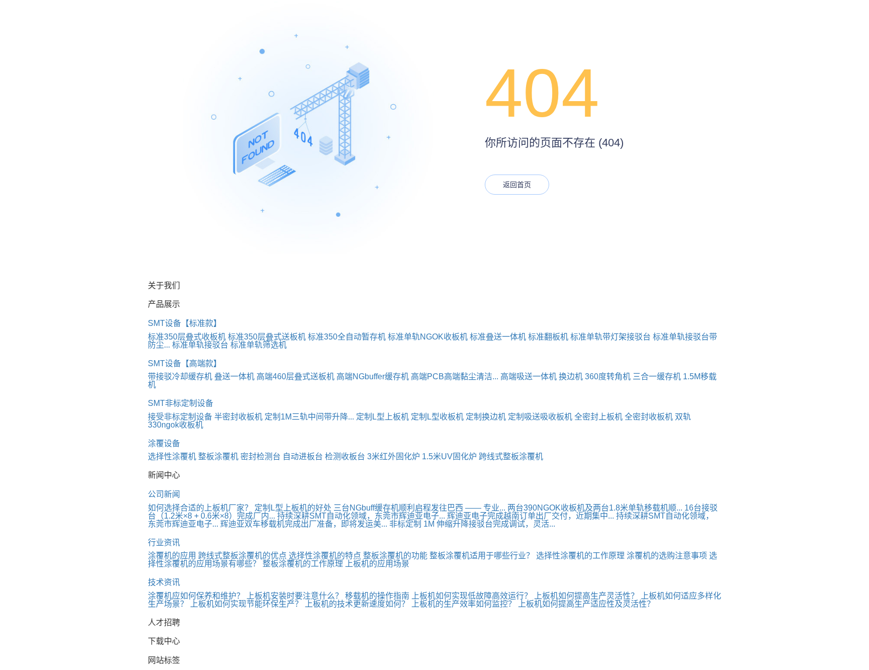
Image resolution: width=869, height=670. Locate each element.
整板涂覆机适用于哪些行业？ (481, 555)
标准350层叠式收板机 (187, 336)
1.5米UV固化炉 (449, 456)
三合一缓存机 (657, 376)
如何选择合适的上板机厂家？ (200, 508)
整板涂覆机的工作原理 (303, 563)
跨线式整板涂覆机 (511, 456)
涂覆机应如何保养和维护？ (196, 596)
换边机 (571, 376)
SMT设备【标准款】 (184, 323)
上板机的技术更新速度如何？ (358, 604)
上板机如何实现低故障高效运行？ (472, 596)
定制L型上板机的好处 (292, 508)
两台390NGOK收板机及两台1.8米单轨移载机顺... (594, 508)
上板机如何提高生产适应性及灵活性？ (586, 604)
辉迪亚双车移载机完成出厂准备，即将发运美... (303, 524)
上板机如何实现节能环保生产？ (247, 604)
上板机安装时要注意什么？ (294, 596)
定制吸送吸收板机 (540, 416)
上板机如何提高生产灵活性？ (587, 596)
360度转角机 (608, 376)
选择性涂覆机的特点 (325, 555)
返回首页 (517, 185)
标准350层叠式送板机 (267, 336)
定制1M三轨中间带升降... (309, 416)
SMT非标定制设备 (180, 403)
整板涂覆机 (218, 456)
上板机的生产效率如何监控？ (464, 604)
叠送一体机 (234, 376)
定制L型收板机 (437, 416)
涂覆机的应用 (172, 555)
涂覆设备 (164, 443)
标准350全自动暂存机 (347, 336)
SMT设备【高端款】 (184, 363)
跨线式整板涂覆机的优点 (242, 555)
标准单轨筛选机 (258, 345)
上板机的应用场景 (377, 563)
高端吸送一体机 (528, 376)
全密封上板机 (598, 416)
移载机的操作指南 (377, 596)
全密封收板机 (649, 416)
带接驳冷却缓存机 (180, 376)
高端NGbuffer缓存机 (372, 376)
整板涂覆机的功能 (395, 555)
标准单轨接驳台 (200, 345)
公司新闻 (164, 494)
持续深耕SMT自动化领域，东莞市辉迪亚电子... (361, 516)
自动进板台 (303, 456)
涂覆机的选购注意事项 (667, 555)
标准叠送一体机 (498, 336)
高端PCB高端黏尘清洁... (454, 376)
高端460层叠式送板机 (295, 376)
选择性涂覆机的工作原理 (580, 555)
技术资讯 (164, 582)
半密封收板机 (238, 416)
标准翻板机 (548, 336)
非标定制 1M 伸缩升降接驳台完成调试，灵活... (472, 524)
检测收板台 (345, 456)
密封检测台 (260, 456)
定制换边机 (486, 416)
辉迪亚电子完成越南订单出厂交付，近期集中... (530, 516)
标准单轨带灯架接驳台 (610, 336)
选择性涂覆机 (172, 456)
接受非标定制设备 (180, 416)
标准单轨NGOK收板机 (428, 336)
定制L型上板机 (382, 416)
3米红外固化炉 (393, 456)
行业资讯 (164, 542)
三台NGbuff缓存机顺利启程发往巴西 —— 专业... (419, 508)
